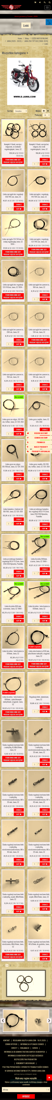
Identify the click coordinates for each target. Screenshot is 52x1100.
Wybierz (26, 1096)
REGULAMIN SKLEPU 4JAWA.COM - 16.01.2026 (29, 1040)
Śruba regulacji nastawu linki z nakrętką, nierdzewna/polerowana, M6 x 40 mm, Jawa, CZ (13, 848)
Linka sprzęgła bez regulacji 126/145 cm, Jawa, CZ (13, 195)
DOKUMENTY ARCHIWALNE (25, 1063)
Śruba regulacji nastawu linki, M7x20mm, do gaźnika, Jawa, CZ (39, 944)
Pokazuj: (38, 114)
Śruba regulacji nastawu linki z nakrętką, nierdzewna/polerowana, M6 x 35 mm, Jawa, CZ (39, 749)
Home (20, 38)
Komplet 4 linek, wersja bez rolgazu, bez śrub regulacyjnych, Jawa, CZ (39, 147)
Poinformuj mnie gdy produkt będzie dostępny (13, 160)
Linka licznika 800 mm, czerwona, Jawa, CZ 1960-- (13, 607)
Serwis (35, 1047)
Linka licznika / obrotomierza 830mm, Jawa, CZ (39, 607)
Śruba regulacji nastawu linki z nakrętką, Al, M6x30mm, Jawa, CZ (13, 747)
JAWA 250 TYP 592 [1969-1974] (36, 41)
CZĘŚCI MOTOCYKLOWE (40, 38)
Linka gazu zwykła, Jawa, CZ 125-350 (39, 420)
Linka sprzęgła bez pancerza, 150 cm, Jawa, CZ (13, 375)
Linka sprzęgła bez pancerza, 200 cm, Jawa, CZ (13, 330)
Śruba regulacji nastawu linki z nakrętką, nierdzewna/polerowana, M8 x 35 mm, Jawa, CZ (13, 799)
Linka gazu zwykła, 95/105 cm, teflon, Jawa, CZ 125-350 (39, 465)
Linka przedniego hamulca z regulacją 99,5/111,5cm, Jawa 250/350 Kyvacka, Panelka (13, 561)
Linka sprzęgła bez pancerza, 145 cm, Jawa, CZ (39, 375)
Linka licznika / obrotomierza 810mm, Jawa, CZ (13, 652)
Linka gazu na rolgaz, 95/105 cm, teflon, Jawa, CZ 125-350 (13, 420)
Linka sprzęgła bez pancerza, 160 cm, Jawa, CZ (39, 285)
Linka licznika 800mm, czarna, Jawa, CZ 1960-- (39, 560)
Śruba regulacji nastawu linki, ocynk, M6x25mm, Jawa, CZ (39, 895)
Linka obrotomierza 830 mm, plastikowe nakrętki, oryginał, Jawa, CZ (39, 653)
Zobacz (45, 159)
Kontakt (6, 1040)
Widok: (38, 110)
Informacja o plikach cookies (32, 1044)
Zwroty (14, 1047)
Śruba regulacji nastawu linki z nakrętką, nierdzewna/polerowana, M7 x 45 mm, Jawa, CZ (39, 799)
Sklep (27, 38)
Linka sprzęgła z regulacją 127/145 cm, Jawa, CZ (39, 240)
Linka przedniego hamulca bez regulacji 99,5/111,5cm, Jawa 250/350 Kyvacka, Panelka (39, 513)
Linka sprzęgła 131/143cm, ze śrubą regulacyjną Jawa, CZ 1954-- (13, 241)
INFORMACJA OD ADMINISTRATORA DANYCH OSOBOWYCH (24, 1051)
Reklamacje (24, 1047)
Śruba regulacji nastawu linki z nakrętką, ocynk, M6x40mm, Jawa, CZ (13, 897)
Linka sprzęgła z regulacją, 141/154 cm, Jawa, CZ (39, 195)
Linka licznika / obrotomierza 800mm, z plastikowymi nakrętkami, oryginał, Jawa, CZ (13, 701)
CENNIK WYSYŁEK (11, 1044)
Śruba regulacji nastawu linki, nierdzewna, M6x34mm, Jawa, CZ (13, 944)
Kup (44, 164)
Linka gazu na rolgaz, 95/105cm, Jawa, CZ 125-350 (13, 465)
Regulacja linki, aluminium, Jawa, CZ (39, 698)
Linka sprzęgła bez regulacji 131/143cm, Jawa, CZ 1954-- (13, 285)
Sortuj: (10, 110)
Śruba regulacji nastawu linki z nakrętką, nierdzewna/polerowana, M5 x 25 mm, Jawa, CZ (39, 848)
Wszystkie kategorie (14, 53)
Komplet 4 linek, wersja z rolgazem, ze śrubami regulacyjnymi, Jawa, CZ (13, 147)
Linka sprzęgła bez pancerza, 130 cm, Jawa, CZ (39, 330)
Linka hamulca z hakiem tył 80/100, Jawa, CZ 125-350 (13, 510)
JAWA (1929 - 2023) (14, 41)
